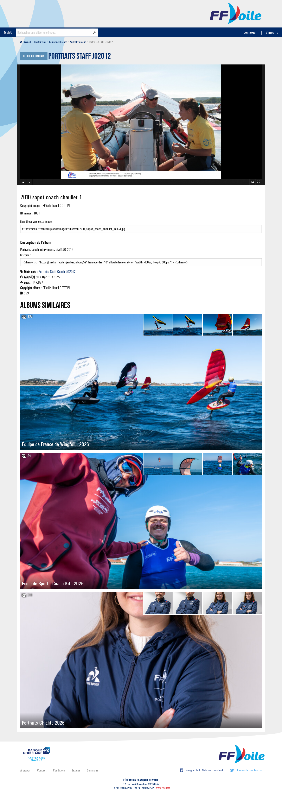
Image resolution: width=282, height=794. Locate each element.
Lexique (76, 770)
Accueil (27, 42)
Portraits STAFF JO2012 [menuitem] (101, 42)
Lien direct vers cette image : (36, 222)
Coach (61, 272)
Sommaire (92, 770)
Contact (41, 770)
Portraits (44, 272)
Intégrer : (25, 255)
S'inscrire (272, 32)
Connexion (250, 32)
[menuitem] (26, 42)
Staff (53, 272)
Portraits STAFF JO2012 (79, 57)
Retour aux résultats (33, 56)
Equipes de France (58, 42)
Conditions (59, 770)
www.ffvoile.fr (163, 788)
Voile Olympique (78, 42)
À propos (25, 770)
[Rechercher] (94, 32)
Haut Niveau (40, 42)
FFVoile (236, 13)
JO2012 (71, 272)
